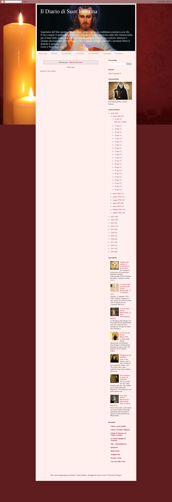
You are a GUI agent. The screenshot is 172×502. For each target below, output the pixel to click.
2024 (113, 220)
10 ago (117, 161)
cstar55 (104, 475)
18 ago (117, 135)
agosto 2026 (117, 116)
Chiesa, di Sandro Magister (120, 429)
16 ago (117, 141)
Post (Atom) (52, 71)
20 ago (117, 129)
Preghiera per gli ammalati (125, 356)
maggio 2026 (117, 200)
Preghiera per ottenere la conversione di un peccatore (125, 265)
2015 (113, 248)
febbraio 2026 (118, 209)
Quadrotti (114, 447)
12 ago (117, 154)
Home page (43, 53)
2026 (113, 113)
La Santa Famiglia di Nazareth (118, 439)
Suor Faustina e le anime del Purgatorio (125, 377)
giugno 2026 (117, 196)
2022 (113, 226)
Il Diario (54, 53)
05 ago (117, 177)
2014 (113, 252)
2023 (113, 223)
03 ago (117, 183)
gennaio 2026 (117, 213)
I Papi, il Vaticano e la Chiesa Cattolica (118, 434)
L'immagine (106, 53)
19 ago (117, 132)
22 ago (117, 119)
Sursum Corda (116, 458)
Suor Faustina (66, 53)
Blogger (118, 475)
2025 (113, 216)
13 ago (117, 151)
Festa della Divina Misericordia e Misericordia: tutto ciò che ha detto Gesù (120, 400)
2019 (113, 236)
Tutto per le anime (120, 122)
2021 (113, 229)
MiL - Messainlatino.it (118, 444)
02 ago (117, 186)
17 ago (117, 138)
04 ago (117, 180)
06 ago (117, 173)
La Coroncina (93, 53)
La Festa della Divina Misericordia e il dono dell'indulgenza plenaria (120, 313)
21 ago (117, 126)
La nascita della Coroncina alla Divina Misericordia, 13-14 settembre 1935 (121, 289)
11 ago (117, 157)
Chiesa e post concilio (118, 426)
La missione (79, 53)
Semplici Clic (115, 454)
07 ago (117, 170)
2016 (113, 245)
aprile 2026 (117, 203)
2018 (113, 239)
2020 (113, 232)
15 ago (117, 145)
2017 (113, 242)
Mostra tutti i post (76, 62)
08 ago (117, 167)
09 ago (117, 164)
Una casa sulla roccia (118, 461)
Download (119, 53)
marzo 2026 (117, 206)
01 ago (117, 189)
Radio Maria (115, 451)
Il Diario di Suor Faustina (68, 11)
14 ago (117, 148)
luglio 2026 (117, 193)
